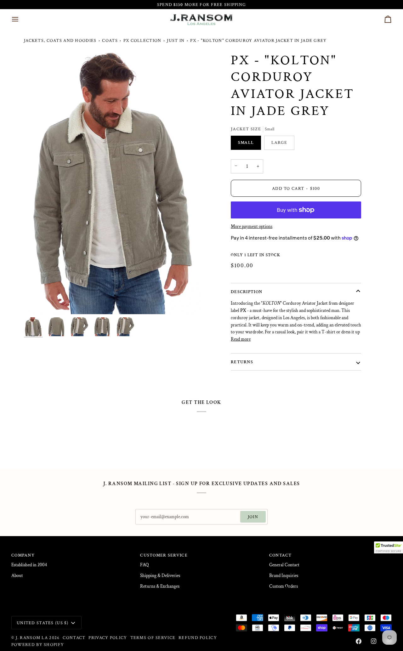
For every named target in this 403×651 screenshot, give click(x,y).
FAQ (144, 565)
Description (246, 292)
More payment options (251, 226)
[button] (388, 547)
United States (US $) (43, 623)
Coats (109, 40)
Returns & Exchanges (159, 586)
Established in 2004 (29, 565)
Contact (74, 638)
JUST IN (175, 40)
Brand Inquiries (283, 576)
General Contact (284, 565)
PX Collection (142, 40)
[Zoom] (113, 183)
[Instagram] (374, 641)
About (17, 576)
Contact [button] (280, 555)
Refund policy (198, 638)
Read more (241, 339)
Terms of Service (153, 638)
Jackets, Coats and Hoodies (60, 40)
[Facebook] (358, 641)
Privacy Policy (107, 638)
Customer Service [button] (164, 555)
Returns (242, 362)
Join (253, 517)
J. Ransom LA (32, 638)
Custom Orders (283, 586)
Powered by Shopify (37, 645)
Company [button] (23, 555)
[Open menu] (20, 19)
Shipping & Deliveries (160, 576)
